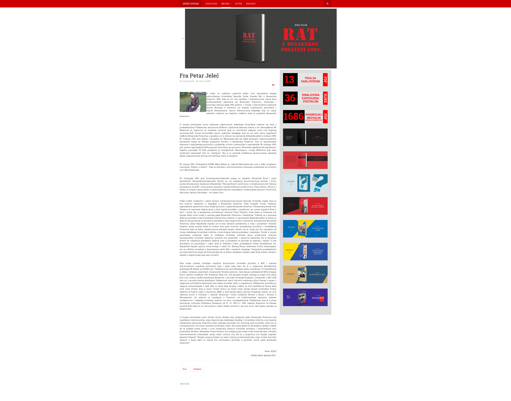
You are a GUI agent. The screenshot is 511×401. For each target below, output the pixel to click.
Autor (238, 3)
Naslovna (211, 3)
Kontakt (251, 3)
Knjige (225, 3)
